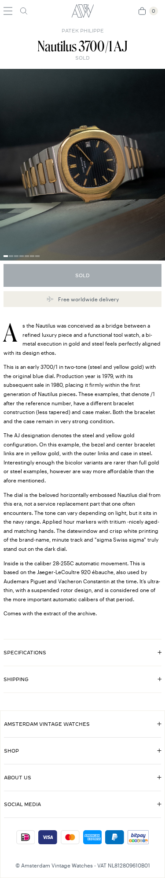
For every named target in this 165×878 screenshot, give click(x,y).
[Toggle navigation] (8, 10)
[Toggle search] (23, 11)
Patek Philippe (83, 30)
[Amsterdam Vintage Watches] (82, 11)
